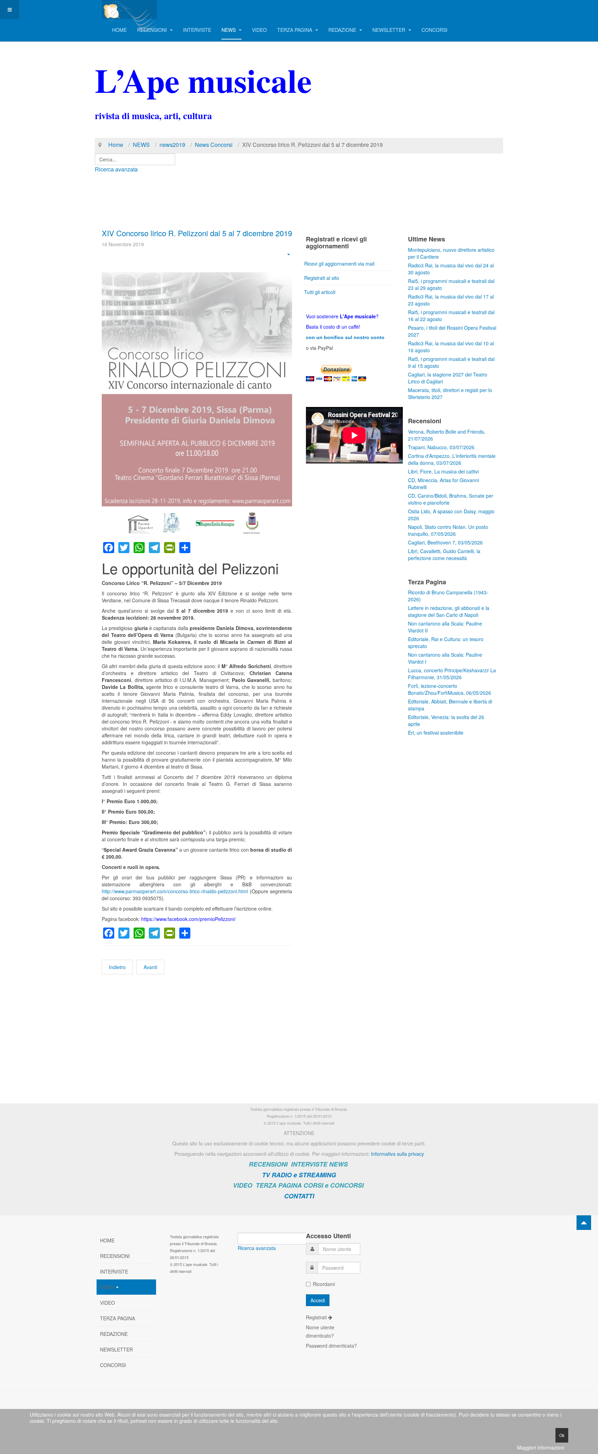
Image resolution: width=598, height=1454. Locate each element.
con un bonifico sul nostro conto (345, 337)
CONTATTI (299, 1195)
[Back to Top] (584, 1222)
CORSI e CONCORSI (333, 1185)
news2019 (172, 145)
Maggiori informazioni (540, 1447)
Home (115, 145)
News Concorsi (214, 145)
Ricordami (324, 1283)
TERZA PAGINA (295, 29)
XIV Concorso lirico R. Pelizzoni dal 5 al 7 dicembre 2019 (197, 233)
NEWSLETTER (389, 29)
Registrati (317, 1317)
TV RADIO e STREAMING (299, 1174)
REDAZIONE (342, 29)
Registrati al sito (321, 277)
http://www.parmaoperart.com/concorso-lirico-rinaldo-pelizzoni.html (175, 891)
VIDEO (259, 29)
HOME (119, 29)
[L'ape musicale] (129, 9)
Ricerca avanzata (116, 169)
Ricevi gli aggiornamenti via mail (339, 263)
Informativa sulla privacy (397, 1153)
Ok (561, 1435)
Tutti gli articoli (319, 292)
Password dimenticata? (331, 1345)
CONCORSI (434, 29)
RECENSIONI (152, 29)
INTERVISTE (197, 29)
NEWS (229, 29)
